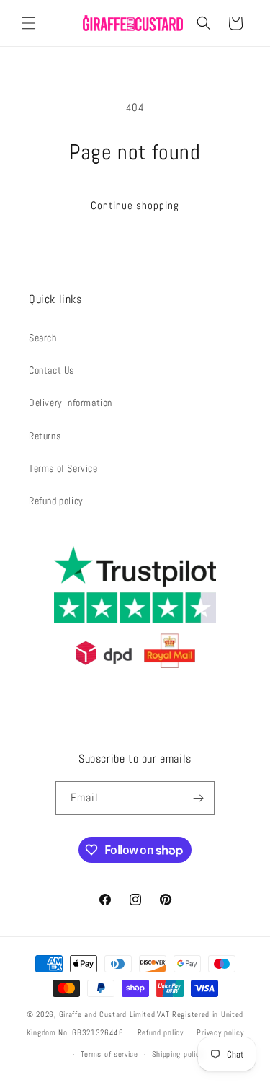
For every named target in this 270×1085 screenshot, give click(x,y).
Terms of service (109, 1054)
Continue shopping (135, 205)
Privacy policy (220, 1032)
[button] (29, 23)
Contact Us (51, 370)
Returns (44, 435)
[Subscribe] (198, 798)
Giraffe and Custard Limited (107, 1014)
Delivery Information (70, 402)
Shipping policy (178, 1054)
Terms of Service (63, 468)
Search (43, 337)
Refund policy (56, 500)
